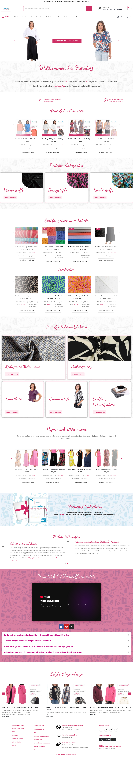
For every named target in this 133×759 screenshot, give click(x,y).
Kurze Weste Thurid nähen (100, 700)
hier (86, 82)
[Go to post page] (22, 686)
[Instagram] (71, 619)
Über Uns (25, 17)
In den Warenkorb (28, 152)
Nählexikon (39, 17)
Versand (33, 144)
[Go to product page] (26, 127)
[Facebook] (61, 619)
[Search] (89, 8)
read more (5, 709)
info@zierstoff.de (59, 86)
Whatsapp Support (35, 99)
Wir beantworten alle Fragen (37, 101)
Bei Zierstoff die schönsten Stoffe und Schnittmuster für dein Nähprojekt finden (36, 628)
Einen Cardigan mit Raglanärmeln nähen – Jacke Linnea (22, 701)
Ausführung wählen (27, 261)
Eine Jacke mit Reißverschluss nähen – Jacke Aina (66, 700)
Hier (65, 82)
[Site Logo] (6, 9)
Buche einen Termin (99, 101)
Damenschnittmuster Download (68, 17)
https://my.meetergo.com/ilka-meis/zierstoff (75, 740)
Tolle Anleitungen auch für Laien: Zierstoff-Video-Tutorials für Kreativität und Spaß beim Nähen (43, 645)
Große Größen (50, 17)
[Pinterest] (106, 722)
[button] (15, 40)
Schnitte (16, 17)
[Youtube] (66, 619)
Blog (32, 17)
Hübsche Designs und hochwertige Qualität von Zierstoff (27, 633)
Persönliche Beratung (101, 99)
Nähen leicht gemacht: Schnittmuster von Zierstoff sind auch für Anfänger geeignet (38, 639)
